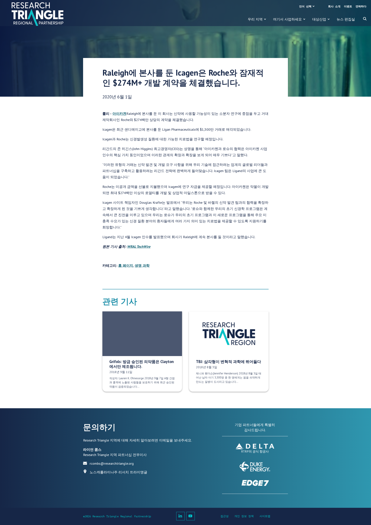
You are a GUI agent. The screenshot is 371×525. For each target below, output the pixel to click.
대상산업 (319, 19)
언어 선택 (305, 6)
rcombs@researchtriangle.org (112, 463)
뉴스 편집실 (346, 19)
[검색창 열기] (365, 18)
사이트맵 (265, 516)
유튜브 (190, 516)
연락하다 (361, 6)
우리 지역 (255, 19)
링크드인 (180, 516)
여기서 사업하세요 (287, 19)
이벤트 (348, 6)
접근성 (224, 516)
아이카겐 (119, 113)
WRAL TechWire (138, 246)
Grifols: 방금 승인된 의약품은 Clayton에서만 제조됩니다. (141, 364)
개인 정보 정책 (244, 516)
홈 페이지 (125, 265)
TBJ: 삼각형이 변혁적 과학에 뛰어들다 (228, 361)
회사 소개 (334, 6)
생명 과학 (142, 265)
